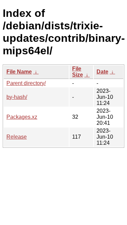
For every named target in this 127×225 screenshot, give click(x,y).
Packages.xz (21, 117)
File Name (19, 72)
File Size (77, 72)
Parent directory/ (26, 83)
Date (102, 72)
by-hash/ (16, 97)
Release (16, 137)
